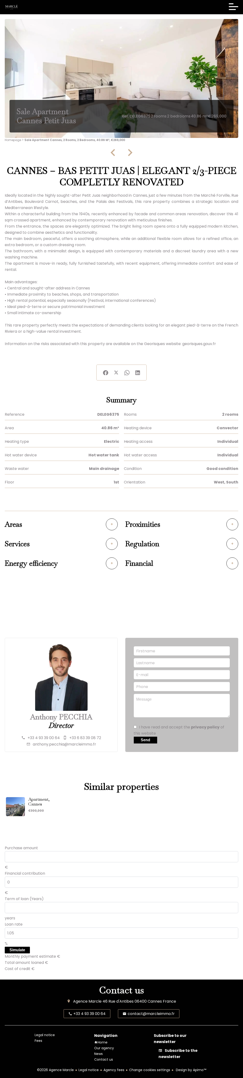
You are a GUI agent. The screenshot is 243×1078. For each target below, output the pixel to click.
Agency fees (113, 1070)
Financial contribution (25, 873)
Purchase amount (21, 848)
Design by (190, 1070)
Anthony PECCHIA (61, 717)
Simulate (17, 950)
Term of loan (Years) (24, 899)
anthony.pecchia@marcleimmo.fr (64, 744)
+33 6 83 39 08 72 (85, 738)
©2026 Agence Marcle (55, 1070)
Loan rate (14, 924)
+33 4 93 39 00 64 (44, 738)
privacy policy (205, 727)
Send (145, 740)
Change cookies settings (149, 1070)
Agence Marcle (87, 1001)
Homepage (13, 139)
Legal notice (89, 1070)
